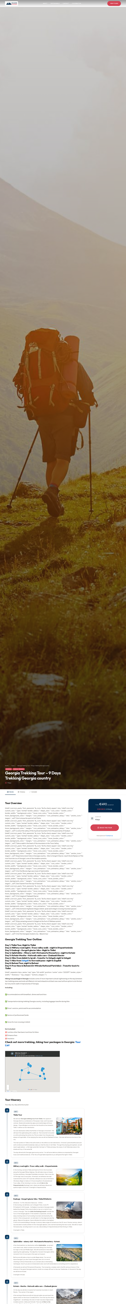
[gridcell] (44, 1013)
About (45, 3)
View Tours (114, 3)
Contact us (109, 835)
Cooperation (76, 3)
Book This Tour (106, 828)
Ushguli (25, 960)
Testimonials (55, 3)
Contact (66, 3)
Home (7, 765)
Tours (13, 765)
